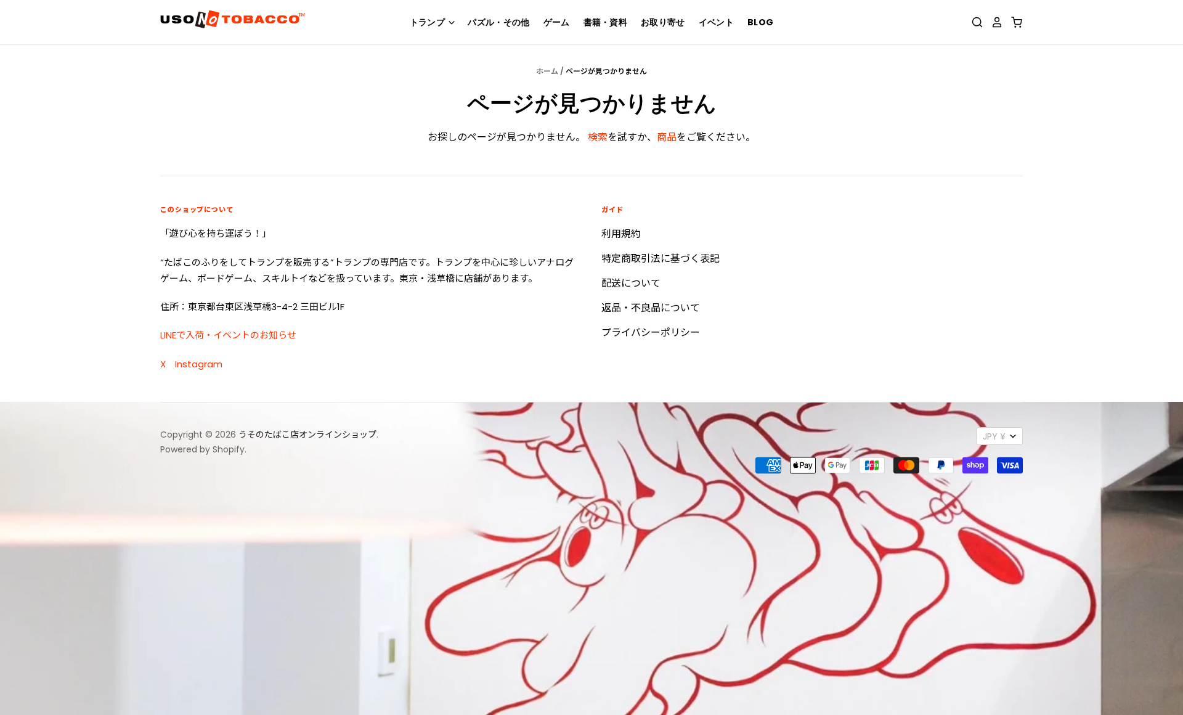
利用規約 (621, 234)
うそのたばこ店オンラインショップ (307, 434)
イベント (716, 22)
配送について (631, 283)
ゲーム (556, 22)
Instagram (198, 364)
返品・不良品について (650, 308)
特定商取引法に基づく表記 (660, 258)
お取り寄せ (663, 22)
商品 (667, 137)
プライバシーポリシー (650, 332)
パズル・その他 (498, 22)
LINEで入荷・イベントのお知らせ (228, 335)
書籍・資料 (605, 22)
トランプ (428, 22)
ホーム (547, 71)
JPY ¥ (994, 436)
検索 (598, 137)
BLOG (760, 22)
